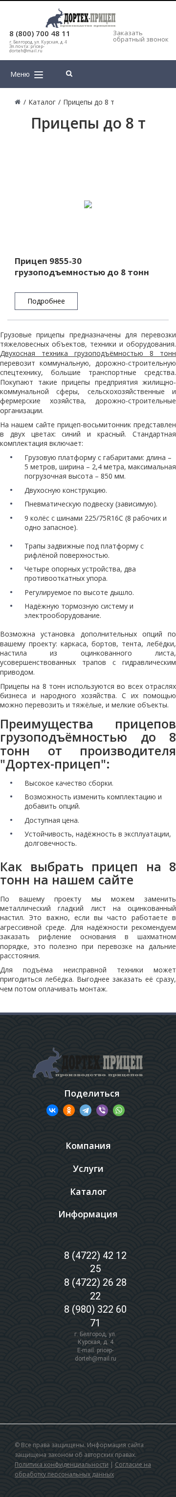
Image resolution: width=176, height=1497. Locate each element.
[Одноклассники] (69, 1110)
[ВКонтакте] (52, 1110)
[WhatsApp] (119, 1110)
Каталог (88, 1191)
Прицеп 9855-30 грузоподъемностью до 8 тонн (82, 266)
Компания (88, 1145)
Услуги (88, 1168)
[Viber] (102, 1110)
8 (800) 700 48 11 (39, 33)
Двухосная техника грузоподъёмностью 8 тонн (88, 353)
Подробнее (46, 301)
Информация (88, 1214)
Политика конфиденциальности (62, 1464)
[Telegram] (85, 1110)
